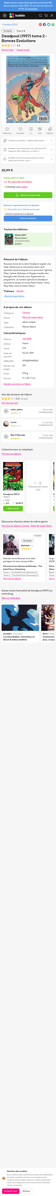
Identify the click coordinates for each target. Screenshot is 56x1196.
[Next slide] (50, 89)
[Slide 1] (21, 120)
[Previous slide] (6, 89)
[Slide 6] (32, 120)
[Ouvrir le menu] (4, 15)
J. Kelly (6, 500)
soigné (24, 187)
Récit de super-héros (32, 317)
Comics (26, 312)
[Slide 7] (34, 120)
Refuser (26, 1191)
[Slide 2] (23, 120)
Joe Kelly (27, 338)
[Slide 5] (30, 120)
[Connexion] (51, 15)
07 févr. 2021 (47, 435)
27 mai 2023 (47, 422)
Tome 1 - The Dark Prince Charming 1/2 (20, 572)
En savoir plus (31, 8)
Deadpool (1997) (11, 24)
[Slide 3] (25, 120)
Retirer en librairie (28, 218)
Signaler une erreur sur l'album (17, 384)
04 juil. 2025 (48, 410)
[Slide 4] (28, 120)
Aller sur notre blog (11, 598)
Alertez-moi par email (30, 195)
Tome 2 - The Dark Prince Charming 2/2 (21, 575)
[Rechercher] (40, 15)
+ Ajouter (19, 291)
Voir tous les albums (11, 453)
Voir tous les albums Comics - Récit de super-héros (27, 525)
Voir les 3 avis (8, 50)
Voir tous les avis (10, 403)
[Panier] (46, 15)
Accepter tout (10, 1191)
